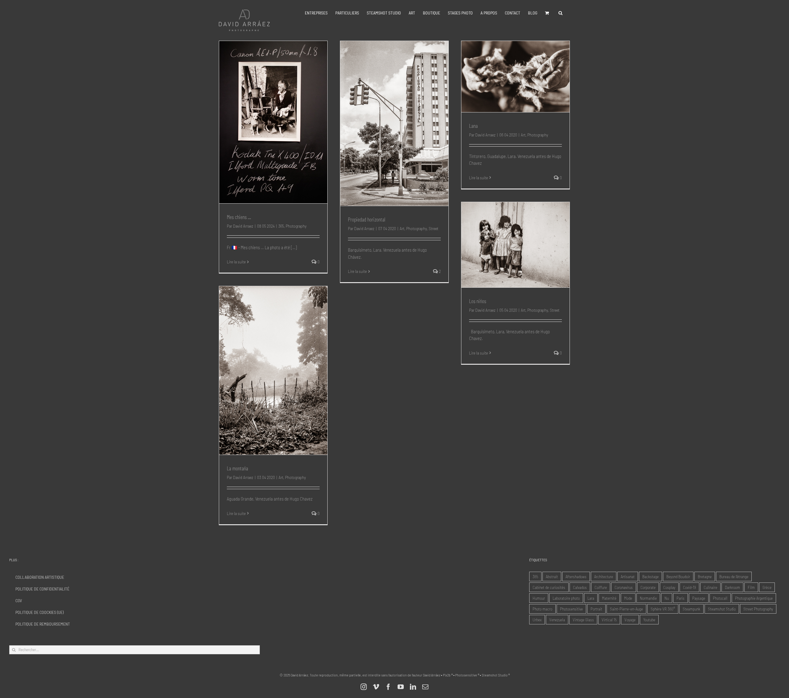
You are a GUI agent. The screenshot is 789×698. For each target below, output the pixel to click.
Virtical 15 (609, 619)
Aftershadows (576, 576)
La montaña (237, 468)
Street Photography (758, 608)
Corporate (648, 587)
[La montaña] (273, 370)
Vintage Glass (583, 619)
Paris (681, 598)
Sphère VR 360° (663, 608)
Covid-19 (689, 587)
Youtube (649, 619)
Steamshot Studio (722, 608)
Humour (539, 598)
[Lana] (515, 76)
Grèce (766, 587)
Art (402, 228)
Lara (590, 598)
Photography (296, 226)
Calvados (580, 587)
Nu (666, 598)
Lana (473, 125)
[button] (560, 13)
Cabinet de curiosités (549, 587)
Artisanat (628, 576)
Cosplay (669, 587)
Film (751, 587)
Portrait (596, 608)
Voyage (630, 619)
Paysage (698, 598)
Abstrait (552, 576)
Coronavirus (624, 587)
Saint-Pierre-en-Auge (626, 608)
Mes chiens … (239, 216)
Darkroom (732, 587)
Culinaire (710, 587)
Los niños (477, 301)
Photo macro (542, 608)
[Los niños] (515, 244)
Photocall (720, 598)
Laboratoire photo (566, 598)
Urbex (537, 619)
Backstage (650, 576)
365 (281, 226)
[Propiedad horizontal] (394, 123)
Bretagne (705, 576)
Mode (628, 598)
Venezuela (557, 619)
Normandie (648, 598)
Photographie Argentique (754, 598)
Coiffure (601, 587)
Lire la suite (236, 261)
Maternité (609, 598)
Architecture (603, 576)
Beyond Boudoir (678, 576)
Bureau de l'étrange (733, 576)
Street (433, 228)
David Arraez (243, 226)
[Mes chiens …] (273, 122)
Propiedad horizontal (366, 219)
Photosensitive (571, 608)
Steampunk (691, 608)
